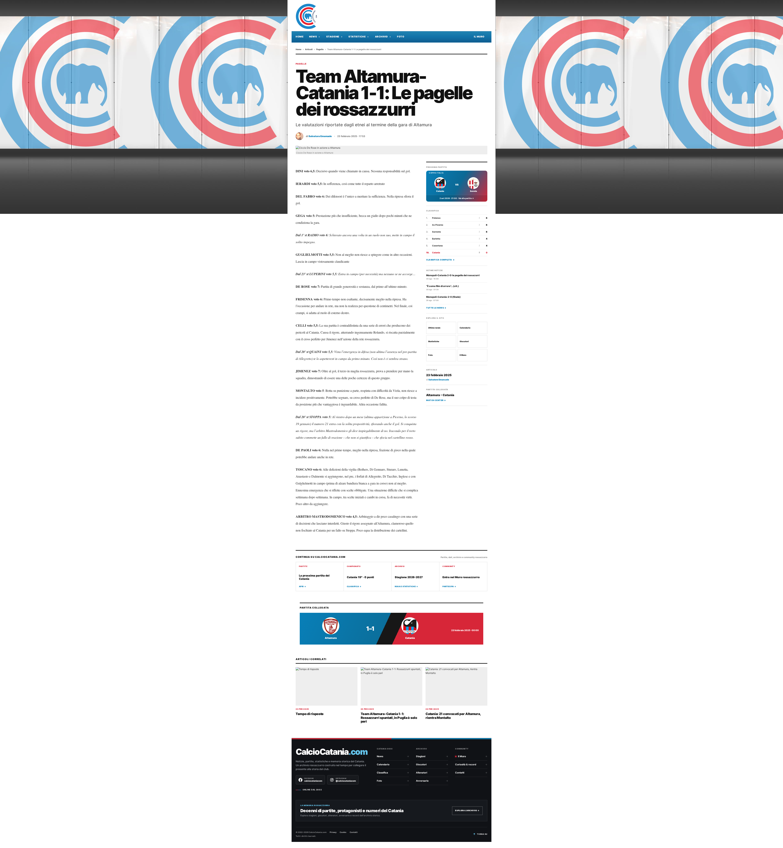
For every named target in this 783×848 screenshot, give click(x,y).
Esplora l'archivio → (467, 810)
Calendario (465, 328)
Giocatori (464, 341)
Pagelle (320, 49)
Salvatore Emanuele (320, 136)
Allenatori (421, 772)
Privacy (333, 832)
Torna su (482, 834)
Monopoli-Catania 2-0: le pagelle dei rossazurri (453, 275)
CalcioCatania (331, 752)
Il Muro (479, 36)
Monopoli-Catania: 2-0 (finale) (443, 297)
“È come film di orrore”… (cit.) (442, 286)
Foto (400, 36)
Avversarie (422, 780)
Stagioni (420, 756)
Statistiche (357, 36)
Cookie (343, 832)
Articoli (309, 49)
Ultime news (434, 328)
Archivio (381, 36)
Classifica (382, 772)
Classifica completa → (440, 260)
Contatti (459, 772)
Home (299, 36)
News (313, 36)
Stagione (332, 36)
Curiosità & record (465, 764)
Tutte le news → (436, 308)
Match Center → (436, 400)
